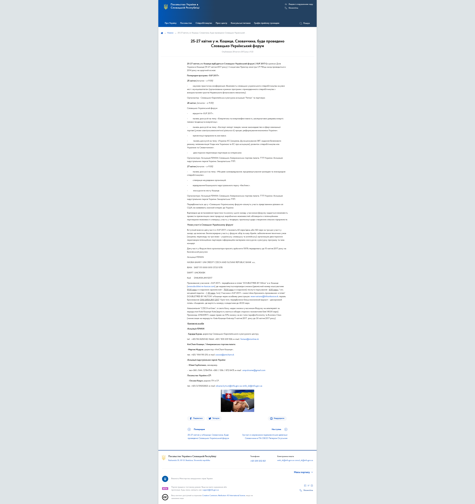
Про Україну (171, 23)
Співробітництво (204, 23)
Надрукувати (279, 418)
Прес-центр (221, 23)
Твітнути (215, 418)
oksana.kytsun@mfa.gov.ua (229, 386)
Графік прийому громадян (266, 23)
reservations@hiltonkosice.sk (264, 296)
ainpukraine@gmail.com (253, 370)
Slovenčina (293, 8)
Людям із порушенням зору (301, 4)
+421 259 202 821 (258, 461)
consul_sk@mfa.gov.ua (304, 460)
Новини (170, 33)
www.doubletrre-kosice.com (201, 286)
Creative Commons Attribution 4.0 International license (223, 496)
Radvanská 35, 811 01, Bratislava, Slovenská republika (189, 460)
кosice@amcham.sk (224, 355)
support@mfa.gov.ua (210, 490)
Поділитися (197, 418)
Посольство (186, 23)
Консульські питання (240, 23)
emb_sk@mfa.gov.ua (252, 386)
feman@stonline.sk (249, 339)
